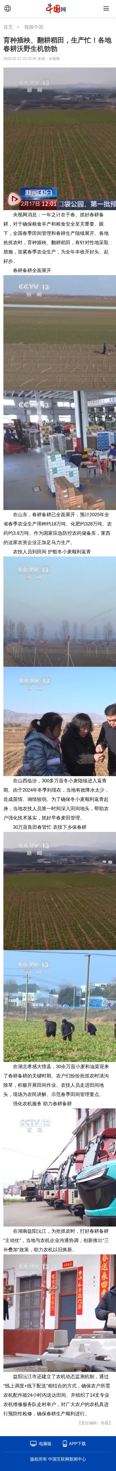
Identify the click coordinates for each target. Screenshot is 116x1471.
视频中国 (33, 27)
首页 (8, 27)
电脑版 (45, 1443)
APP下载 (77, 1443)
